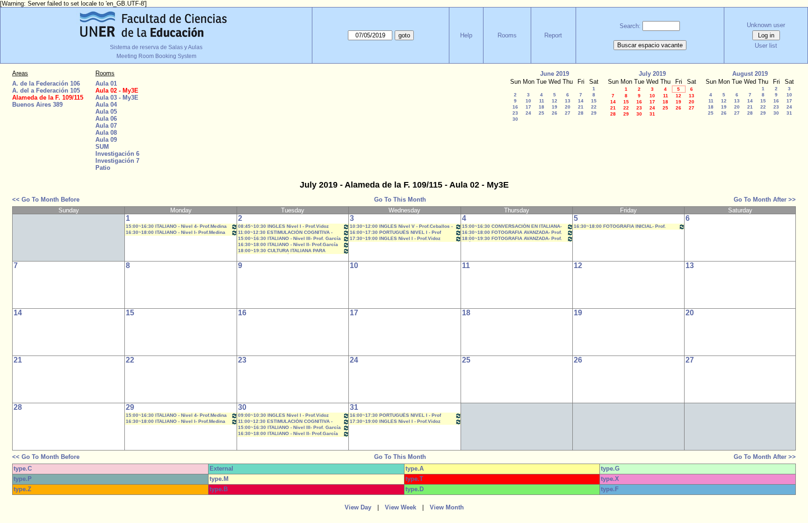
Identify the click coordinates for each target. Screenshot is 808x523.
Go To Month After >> (765, 199)
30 (515, 119)
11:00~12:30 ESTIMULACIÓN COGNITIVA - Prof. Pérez (285, 233)
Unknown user (766, 25)
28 (581, 113)
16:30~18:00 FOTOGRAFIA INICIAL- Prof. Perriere (620, 227)
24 (528, 113)
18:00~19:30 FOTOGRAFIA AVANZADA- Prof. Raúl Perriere (512, 239)
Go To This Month (400, 199)
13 (567, 100)
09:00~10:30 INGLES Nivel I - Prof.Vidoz (283, 415)
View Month (447, 507)
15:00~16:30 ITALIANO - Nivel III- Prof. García (289, 238)
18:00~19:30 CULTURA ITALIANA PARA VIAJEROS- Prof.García (281, 251)
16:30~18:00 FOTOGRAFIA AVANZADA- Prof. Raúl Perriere (512, 233)
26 (554, 113)
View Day (358, 507)
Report (553, 35)
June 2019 (554, 73)
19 (554, 106)
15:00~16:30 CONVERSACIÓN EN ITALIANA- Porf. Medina (512, 227)
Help (466, 35)
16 (515, 106)
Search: (630, 25)
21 (581, 106)
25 (541, 113)
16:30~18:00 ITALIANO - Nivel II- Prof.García (288, 244)
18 (541, 106)
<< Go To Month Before (45, 199)
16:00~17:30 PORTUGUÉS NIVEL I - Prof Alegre (395, 233)
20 (567, 106)
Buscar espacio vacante (650, 45)
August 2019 (750, 73)
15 (594, 100)
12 (554, 100)
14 (581, 100)
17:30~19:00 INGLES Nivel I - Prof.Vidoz (395, 238)
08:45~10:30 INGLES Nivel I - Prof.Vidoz (283, 226)
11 (541, 100)
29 (594, 113)
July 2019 (652, 73)
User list (766, 45)
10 (528, 100)
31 (652, 113)
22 (594, 106)
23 (515, 113)
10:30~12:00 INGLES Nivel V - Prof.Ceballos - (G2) (401, 227)
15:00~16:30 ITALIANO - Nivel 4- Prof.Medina (176, 226)
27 (567, 113)
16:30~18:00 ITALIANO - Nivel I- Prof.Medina (175, 232)
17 (528, 106)
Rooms (507, 35)
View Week (400, 507)
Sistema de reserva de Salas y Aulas (156, 47)
